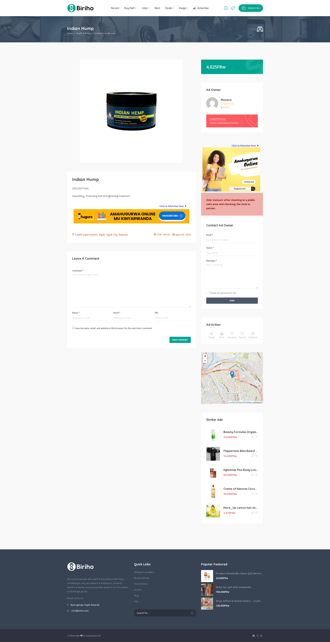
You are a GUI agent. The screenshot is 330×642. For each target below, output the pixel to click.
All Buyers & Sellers (144, 572)
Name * (76, 312)
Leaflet (232, 402)
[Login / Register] (225, 8)
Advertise (203, 8)
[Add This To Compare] (252, 437)
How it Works (141, 583)
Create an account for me (223, 292)
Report (242, 337)
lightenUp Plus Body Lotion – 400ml (240, 470)
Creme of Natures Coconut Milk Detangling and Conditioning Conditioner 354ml (240, 488)
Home (70, 33)
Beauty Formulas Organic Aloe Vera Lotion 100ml (240, 432)
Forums (138, 589)
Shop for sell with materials (233, 587)
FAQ (136, 601)
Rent (157, 8)
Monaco (226, 100)
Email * (116, 312)
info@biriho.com (80, 610)
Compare (252, 337)
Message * (211, 260)
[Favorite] (256, 437)
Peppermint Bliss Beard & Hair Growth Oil (240, 451)
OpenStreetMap (245, 402)
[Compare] (233, 8)
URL (156, 312)
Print (221, 337)
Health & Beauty (84, 33)
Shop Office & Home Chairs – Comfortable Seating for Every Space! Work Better (239, 601)
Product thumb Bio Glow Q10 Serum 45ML (239, 573)
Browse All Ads (141, 578)
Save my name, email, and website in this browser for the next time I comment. (113, 328)
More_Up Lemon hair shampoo (240, 507)
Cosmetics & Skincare (105, 33)
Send (232, 300)
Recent (115, 8)
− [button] (205, 360)
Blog (136, 595)
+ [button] (205, 356)
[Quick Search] (260, 29)
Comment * (78, 270)
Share (211, 337)
